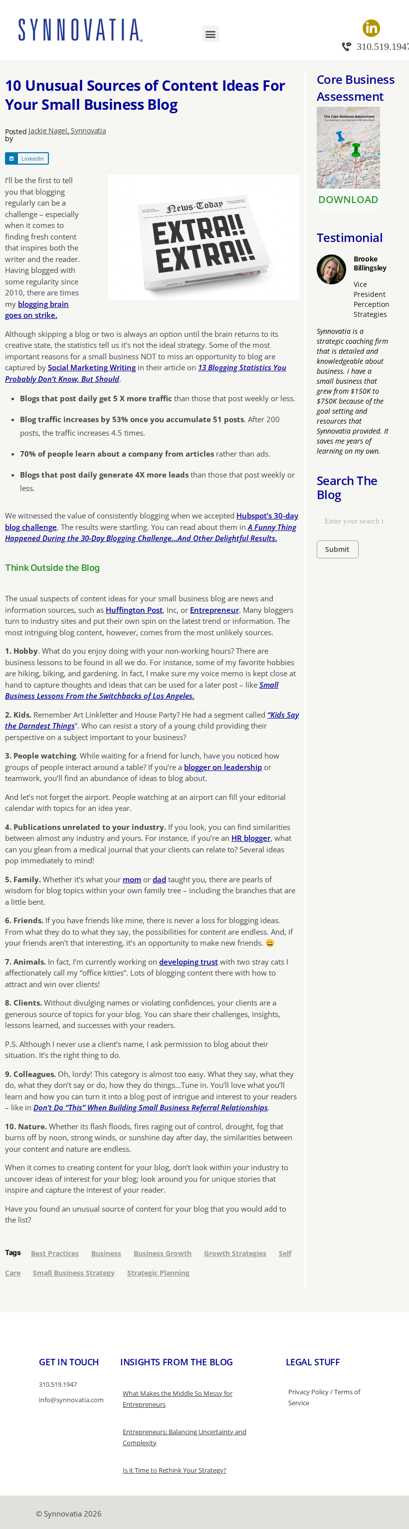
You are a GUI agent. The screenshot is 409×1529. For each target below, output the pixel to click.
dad (159, 879)
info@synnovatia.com (71, 1399)
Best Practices (55, 1253)
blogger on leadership (223, 767)
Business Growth (163, 1253)
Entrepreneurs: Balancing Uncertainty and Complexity (184, 1437)
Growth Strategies (235, 1253)
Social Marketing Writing (92, 367)
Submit (337, 549)
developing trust (188, 962)
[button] (211, 33)
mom (132, 879)
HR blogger (250, 838)
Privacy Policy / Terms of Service (324, 1397)
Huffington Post (134, 610)
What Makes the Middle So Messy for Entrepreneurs (177, 1399)
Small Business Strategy (74, 1272)
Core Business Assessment (356, 87)
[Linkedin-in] (371, 28)
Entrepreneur (214, 610)
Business (106, 1253)
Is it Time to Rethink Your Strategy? (174, 1470)
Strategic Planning (158, 1272)
